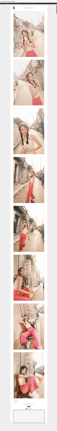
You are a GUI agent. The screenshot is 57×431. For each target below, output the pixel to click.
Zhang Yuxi (29, 405)
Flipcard (4, 3)
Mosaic (10, 3)
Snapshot (15, 3)
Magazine (7, 3)
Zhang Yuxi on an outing (28, 7)
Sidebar (12, 3)
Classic (1, 3)
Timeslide (18, 3)
